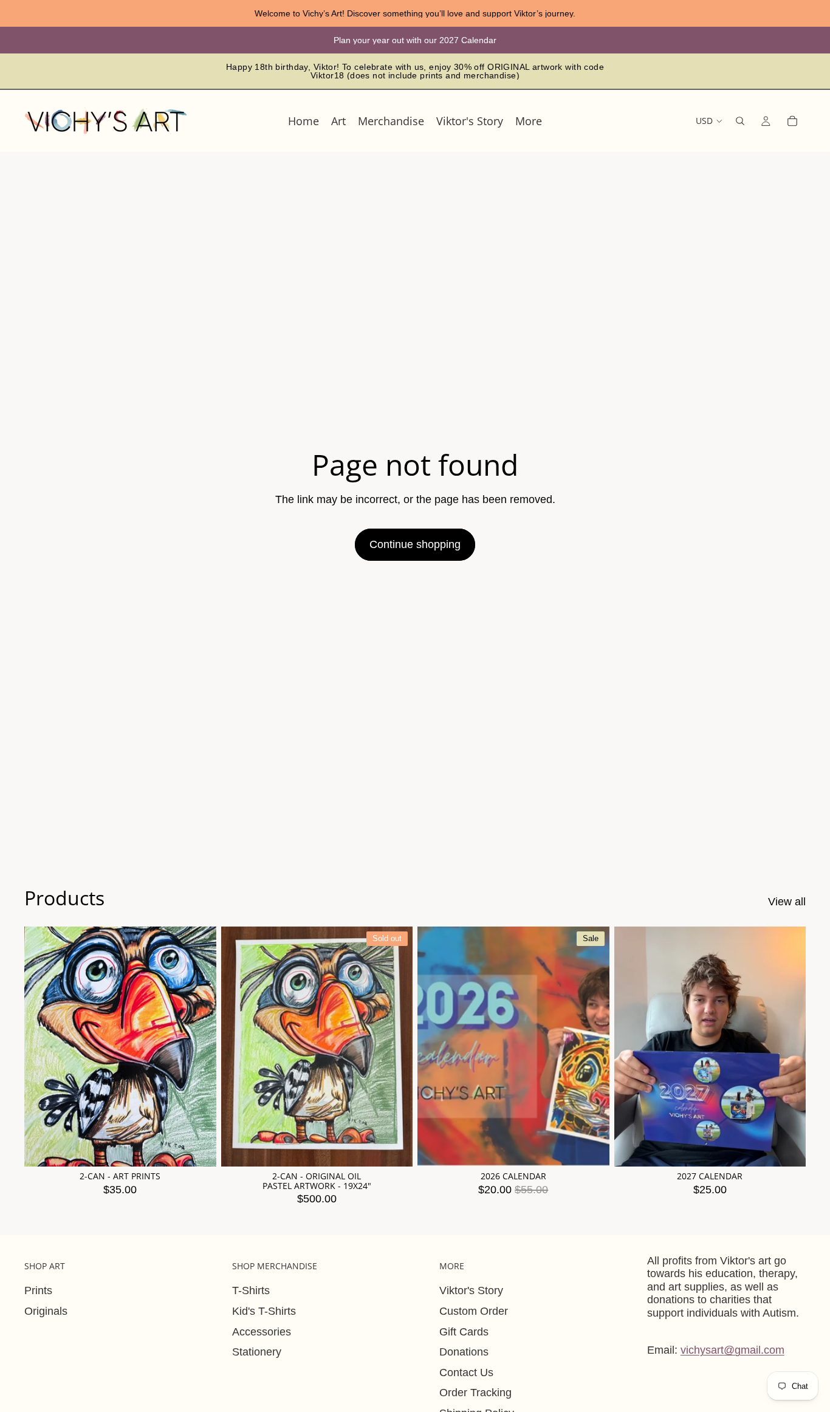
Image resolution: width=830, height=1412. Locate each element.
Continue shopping (415, 544)
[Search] (740, 121)
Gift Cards (464, 1332)
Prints (38, 1290)
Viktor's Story (471, 1290)
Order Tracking (475, 1392)
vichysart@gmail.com (732, 1350)
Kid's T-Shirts (264, 1311)
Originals (45, 1311)
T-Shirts (251, 1290)
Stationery (256, 1352)
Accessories (261, 1332)
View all (787, 902)
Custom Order (473, 1311)
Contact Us (466, 1372)
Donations (464, 1352)
